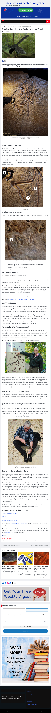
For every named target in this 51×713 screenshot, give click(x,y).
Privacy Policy (30, 697)
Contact (29, 691)
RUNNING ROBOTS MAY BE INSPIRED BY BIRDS (21, 299)
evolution (15, 539)
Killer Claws (5, 517)
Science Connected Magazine (25, 3)
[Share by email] (9, 61)
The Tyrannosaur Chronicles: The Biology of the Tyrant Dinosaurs (25, 568)
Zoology (10, 538)
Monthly (37, 610)
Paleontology (5, 538)
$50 (43, 614)
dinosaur (11, 539)
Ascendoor (35, 710)
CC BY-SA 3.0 (8, 532)
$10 (20, 614)
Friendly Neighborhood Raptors (9, 520)
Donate (25, 631)
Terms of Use (30, 694)
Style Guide (29, 701)
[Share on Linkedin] (7, 61)
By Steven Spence (6, 142)
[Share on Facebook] (3, 61)
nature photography (25, 539)
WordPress (44, 710)
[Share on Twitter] (5, 61)
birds (7, 539)
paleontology (33, 539)
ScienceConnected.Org (32, 704)
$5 (8, 614)
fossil (19, 539)
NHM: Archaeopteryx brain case (9, 513)
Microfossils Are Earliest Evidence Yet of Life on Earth (41, 568)
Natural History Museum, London (20, 523)
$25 (31, 614)
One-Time (14, 610)
